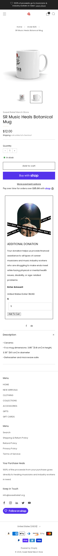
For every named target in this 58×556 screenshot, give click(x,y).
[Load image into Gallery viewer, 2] (36, 97)
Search (6, 432)
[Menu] (4, 14)
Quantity (7, 145)
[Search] (53, 13)
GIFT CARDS (9, 416)
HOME (6, 384)
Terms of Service (11, 453)
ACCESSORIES (10, 405)
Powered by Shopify (29, 548)
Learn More (41, 5)
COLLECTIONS (10, 400)
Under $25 (32, 27)
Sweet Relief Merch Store (16, 112)
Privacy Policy (10, 448)
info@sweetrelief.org (14, 495)
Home (19, 27)
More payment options (29, 184)
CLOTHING (8, 395)
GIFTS (5, 411)
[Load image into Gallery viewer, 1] (22, 97)
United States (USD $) (27, 526)
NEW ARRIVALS (10, 389)
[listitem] (29, 5)
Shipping (6, 135)
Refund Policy (10, 443)
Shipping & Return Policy (15, 437)
